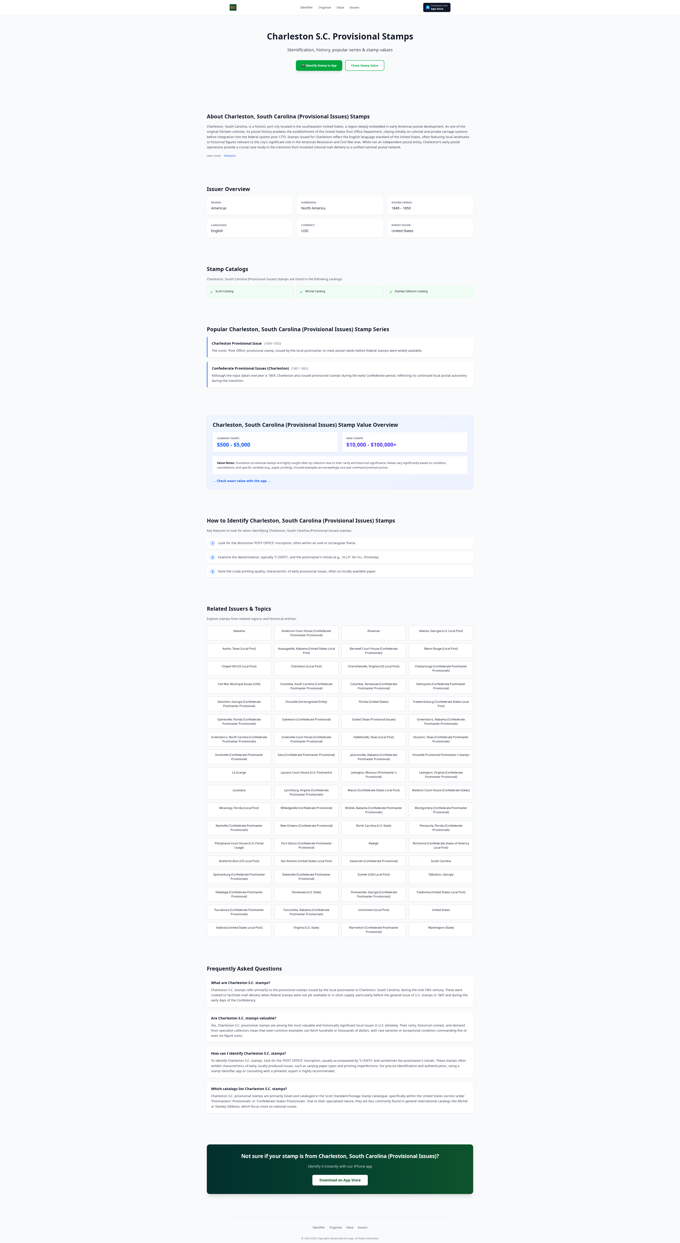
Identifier (319, 1227)
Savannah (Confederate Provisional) (374, 861)
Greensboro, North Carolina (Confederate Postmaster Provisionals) (239, 739)
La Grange (239, 772)
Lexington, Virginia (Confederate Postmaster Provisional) (441, 775)
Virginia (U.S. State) (306, 928)
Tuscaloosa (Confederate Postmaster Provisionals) (239, 912)
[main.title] (233, 7)
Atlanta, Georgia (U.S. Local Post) (441, 631)
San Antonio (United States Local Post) (306, 861)
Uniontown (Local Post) (373, 910)
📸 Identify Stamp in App (319, 65)
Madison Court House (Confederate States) (441, 790)
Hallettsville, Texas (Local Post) (373, 737)
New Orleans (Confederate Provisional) (306, 826)
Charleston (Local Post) (306, 666)
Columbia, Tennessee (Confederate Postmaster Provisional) (373, 686)
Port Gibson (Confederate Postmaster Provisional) (306, 845)
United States (441, 910)
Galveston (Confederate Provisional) (306, 719)
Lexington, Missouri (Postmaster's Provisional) (374, 775)
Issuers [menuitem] (354, 7)
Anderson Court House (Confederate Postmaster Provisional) (306, 633)
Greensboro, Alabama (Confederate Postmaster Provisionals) (441, 721)
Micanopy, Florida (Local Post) (239, 808)
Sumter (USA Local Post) (374, 874)
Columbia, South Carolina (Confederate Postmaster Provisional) (306, 686)
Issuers (362, 1227)
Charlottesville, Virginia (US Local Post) (373, 666)
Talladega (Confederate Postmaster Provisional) (239, 894)
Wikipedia (230, 155)
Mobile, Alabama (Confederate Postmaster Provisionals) (373, 810)
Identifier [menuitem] (307, 7)
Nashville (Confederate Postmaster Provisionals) (239, 828)
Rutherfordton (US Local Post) (239, 861)
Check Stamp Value (364, 65)
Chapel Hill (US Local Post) (239, 666)
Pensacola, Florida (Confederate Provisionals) (441, 828)
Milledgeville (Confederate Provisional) (306, 808)
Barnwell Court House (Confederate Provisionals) (374, 651)
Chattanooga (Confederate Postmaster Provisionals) (441, 668)
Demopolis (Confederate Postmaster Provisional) (441, 686)
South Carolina (441, 861)
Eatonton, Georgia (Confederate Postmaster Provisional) (239, 704)
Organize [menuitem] (325, 7)
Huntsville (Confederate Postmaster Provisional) (239, 757)
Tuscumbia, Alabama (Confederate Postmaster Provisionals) (306, 912)
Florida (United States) (374, 702)
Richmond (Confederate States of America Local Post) (441, 845)
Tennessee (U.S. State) (306, 892)
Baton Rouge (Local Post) (441, 649)
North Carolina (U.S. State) (373, 826)
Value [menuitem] (340, 7)
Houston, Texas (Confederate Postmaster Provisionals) (441, 739)
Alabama (239, 631)
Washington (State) (441, 928)
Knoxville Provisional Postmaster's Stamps (441, 755)
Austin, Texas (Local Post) (239, 649)
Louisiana (239, 790)
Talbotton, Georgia (441, 874)
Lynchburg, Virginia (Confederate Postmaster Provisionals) (306, 792)
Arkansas (373, 631)
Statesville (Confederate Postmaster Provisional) (306, 877)
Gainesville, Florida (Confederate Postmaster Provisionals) (239, 721)
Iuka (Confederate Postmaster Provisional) (306, 755)
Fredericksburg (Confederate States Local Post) (441, 704)
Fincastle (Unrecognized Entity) (306, 702)
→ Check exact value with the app (242, 481)
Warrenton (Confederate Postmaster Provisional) (373, 930)
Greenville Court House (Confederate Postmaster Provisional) (306, 739)
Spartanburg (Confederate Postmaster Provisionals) (239, 877)
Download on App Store (340, 1180)
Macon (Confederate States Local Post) (374, 790)
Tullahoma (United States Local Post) (440, 892)
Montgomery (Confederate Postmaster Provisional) (441, 810)
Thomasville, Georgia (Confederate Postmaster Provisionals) (373, 894)
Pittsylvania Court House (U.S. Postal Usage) (239, 845)
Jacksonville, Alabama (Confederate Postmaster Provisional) (373, 757)
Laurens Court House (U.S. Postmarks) (306, 772)
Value (349, 1227)
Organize (335, 1227)
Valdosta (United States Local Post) (239, 928)
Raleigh (374, 843)
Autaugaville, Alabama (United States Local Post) (306, 651)
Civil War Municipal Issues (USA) (239, 684)
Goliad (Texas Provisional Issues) (373, 719)
